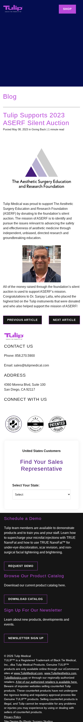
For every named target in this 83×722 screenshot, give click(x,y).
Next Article (64, 319)
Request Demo (20, 566)
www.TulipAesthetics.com (60, 673)
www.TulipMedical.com (28, 673)
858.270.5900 (25, 355)
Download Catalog (25, 599)
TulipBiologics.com (16, 677)
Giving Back (39, 129)
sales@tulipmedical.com (31, 365)
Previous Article (22, 319)
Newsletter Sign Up (26, 638)
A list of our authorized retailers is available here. (47, 681)
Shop (67, 9)
